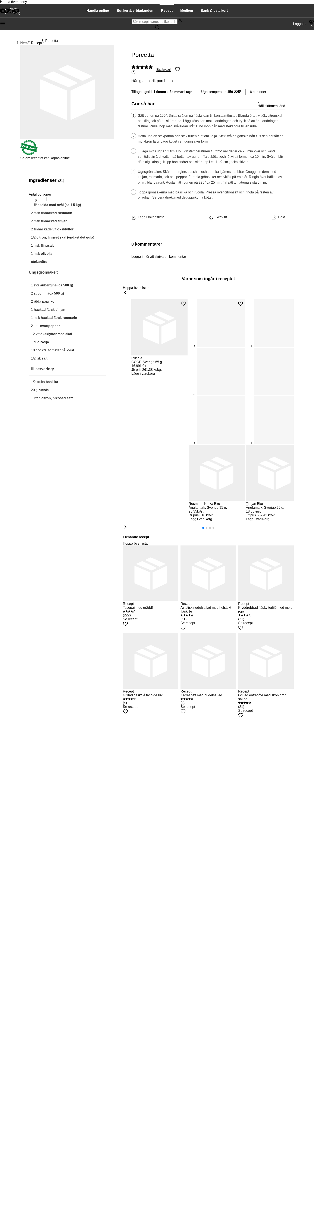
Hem (24, 43)
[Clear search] (180, 21)
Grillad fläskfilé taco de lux (143, 695)
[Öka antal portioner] (46, 199)
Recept (36, 43)
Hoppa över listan (136, 288)
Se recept (130, 619)
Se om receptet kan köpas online (45, 158)
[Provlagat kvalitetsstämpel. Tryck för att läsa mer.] (29, 154)
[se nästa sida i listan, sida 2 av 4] (125, 528)
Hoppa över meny (13, 2)
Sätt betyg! (163, 69)
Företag (14, 13)
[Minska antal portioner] (31, 199)
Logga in (299, 24)
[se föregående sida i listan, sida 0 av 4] (125, 293)
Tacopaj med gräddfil (138, 607)
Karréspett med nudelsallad (201, 695)
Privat (13, 9)
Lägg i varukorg (143, 373)
